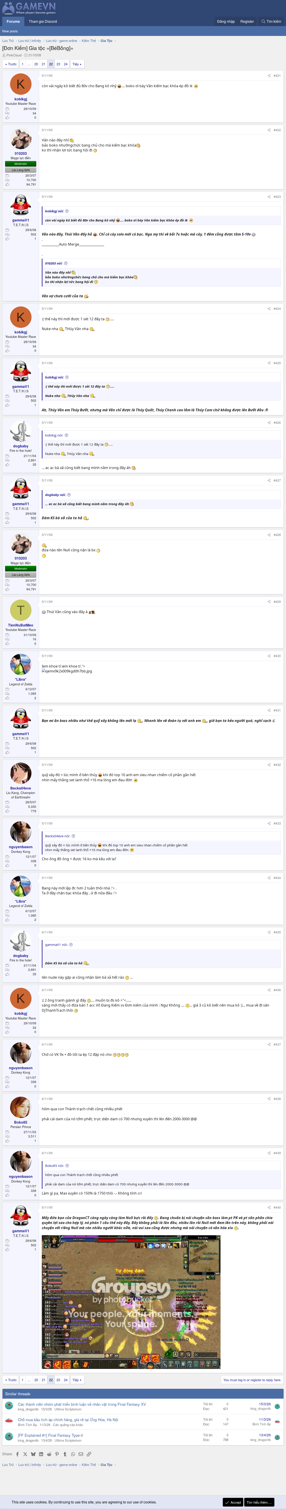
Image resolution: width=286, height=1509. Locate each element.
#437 (277, 1044)
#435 (277, 932)
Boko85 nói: (54, 1165)
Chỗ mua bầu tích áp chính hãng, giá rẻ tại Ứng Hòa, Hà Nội (68, 1419)
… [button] (29, 64)
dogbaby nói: (55, 494)
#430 (277, 655)
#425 (277, 363)
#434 (277, 877)
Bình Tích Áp (27, 1424)
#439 (277, 1153)
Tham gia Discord (43, 21)
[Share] (269, 76)
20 (36, 64)
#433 (277, 823)
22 (51, 64)
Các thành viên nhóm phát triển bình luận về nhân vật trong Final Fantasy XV (82, 1404)
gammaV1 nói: (56, 944)
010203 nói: (54, 263)
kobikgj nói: (54, 211)
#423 (277, 196)
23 (58, 64)
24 (65, 64)
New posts (10, 31)
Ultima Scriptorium (68, 1409)
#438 (277, 1098)
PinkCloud (13, 55)
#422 (277, 130)
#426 (277, 422)
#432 (277, 764)
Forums (13, 21)
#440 (277, 1207)
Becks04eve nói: (57, 836)
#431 (277, 710)
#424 (277, 308)
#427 (277, 480)
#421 (277, 75)
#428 (277, 534)
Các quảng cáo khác (68, 1424)
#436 (277, 990)
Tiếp (75, 64)
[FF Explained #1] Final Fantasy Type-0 (50, 1435)
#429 (277, 601)
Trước (12, 64)
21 (43, 64)
